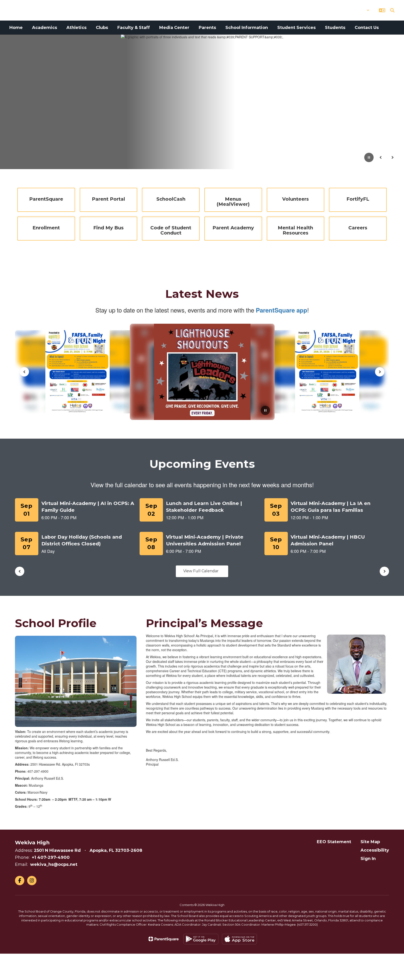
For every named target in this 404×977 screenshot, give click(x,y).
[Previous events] (19, 571)
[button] (357, 10)
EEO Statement (334, 841)
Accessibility (375, 850)
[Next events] (384, 571)
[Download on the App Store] (239, 939)
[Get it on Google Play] (200, 939)
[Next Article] (379, 372)
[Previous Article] (24, 372)
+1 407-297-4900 (51, 857)
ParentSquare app (281, 310)
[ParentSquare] (163, 938)
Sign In (368, 858)
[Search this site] (392, 10)
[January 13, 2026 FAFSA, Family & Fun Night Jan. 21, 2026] (234, 371)
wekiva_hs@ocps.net (53, 864)
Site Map (370, 841)
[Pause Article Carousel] (265, 411)
